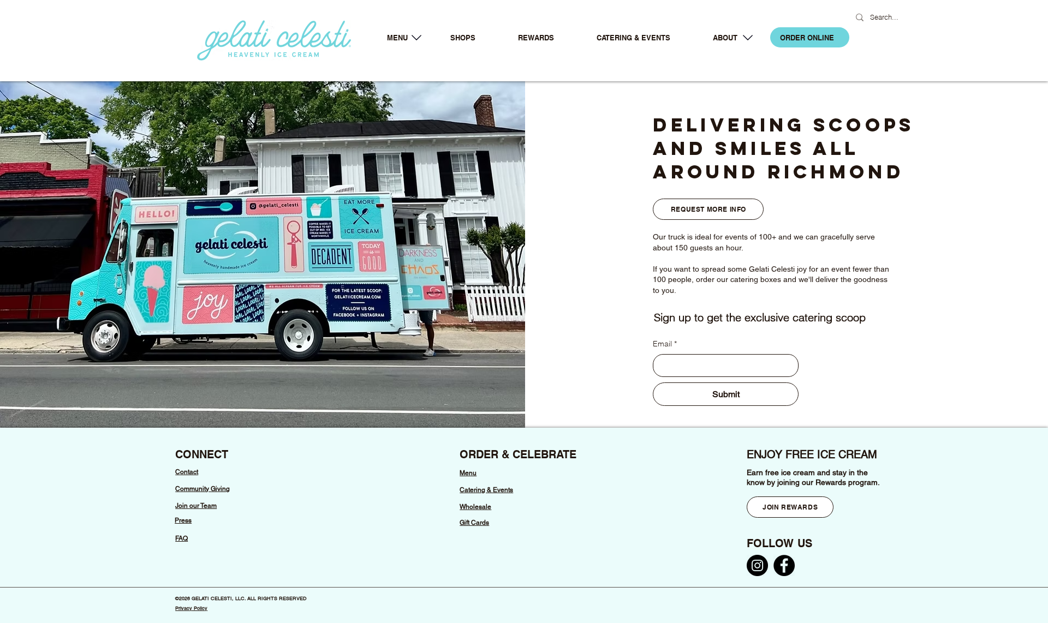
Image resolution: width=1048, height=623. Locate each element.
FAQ (181, 538)
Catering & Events (486, 490)
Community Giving (202, 489)
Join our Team (196, 506)
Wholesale (475, 507)
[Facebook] (784, 565)
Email (665, 344)
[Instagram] (757, 565)
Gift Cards (474, 522)
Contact (186, 472)
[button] (397, 37)
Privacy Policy (191, 608)
